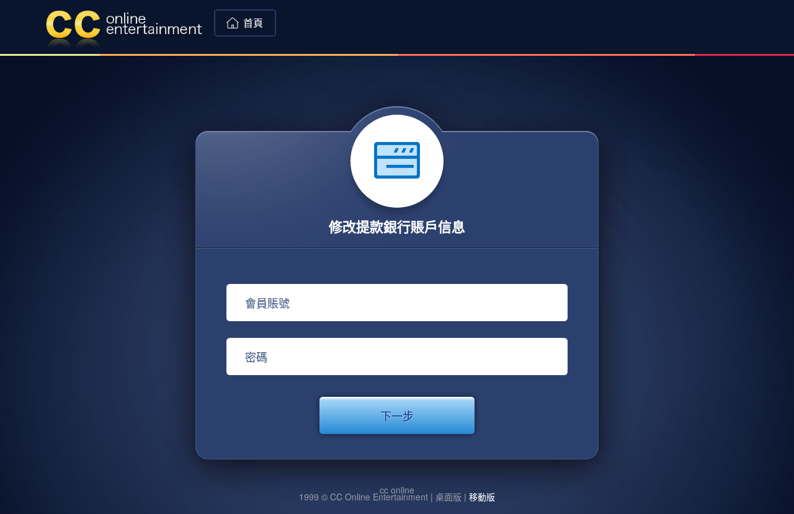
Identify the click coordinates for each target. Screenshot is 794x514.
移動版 (482, 496)
